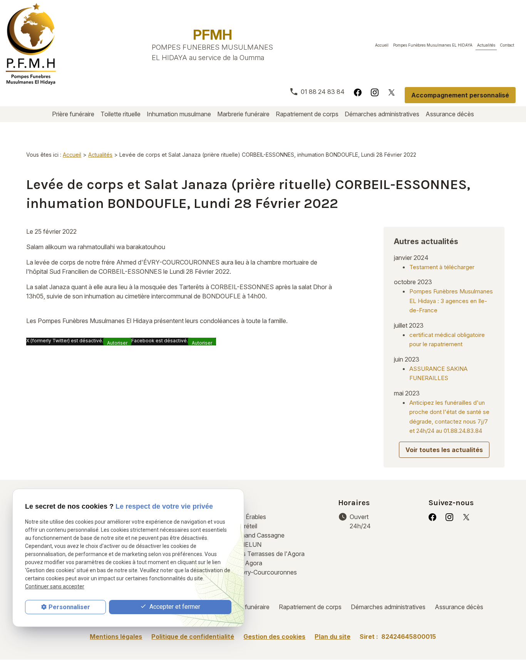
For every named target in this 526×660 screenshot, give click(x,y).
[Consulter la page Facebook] (357, 92)
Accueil (382, 45)
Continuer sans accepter (54, 587)
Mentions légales (116, 636)
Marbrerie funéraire (243, 114)
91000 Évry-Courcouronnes (262, 563)
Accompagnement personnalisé (460, 95)
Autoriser (117, 342)
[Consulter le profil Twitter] (391, 92)
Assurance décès (449, 114)
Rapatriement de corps (307, 114)
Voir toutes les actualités (444, 450)
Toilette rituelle (121, 114)
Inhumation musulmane (179, 114)
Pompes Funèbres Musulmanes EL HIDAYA (432, 45)
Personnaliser (69, 607)
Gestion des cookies (274, 636)
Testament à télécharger (441, 267)
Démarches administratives (382, 114)
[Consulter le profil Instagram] (374, 92)
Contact (507, 45)
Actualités (486, 45)
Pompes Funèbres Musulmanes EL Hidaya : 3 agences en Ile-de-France (451, 301)
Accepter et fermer (174, 606)
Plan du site (332, 636)
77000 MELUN (252, 539)
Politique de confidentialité (192, 636)
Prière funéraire (73, 114)
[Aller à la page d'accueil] (30, 44)
